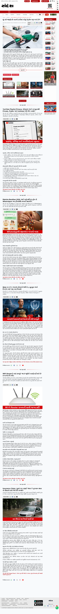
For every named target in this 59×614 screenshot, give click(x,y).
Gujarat (5, 9)
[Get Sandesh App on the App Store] (38, 604)
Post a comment (22, 100)
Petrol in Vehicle (15, 74)
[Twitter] (57, 5)
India (18, 9)
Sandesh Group (12, 604)
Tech (4, 22)
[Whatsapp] (57, 1)
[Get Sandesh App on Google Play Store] (38, 601)
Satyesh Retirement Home (23, 604)
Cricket (34, 9)
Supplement (35, 1)
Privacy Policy (4, 604)
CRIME (42, 9)
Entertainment (53, 9)
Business (26, 9)
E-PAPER (27, 1)
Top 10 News (48, 19)
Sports (38, 9)
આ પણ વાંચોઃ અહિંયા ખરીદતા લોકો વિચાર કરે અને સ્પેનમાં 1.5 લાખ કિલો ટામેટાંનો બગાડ (22, 362)
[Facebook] (57, 3)
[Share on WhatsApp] (57, 607)
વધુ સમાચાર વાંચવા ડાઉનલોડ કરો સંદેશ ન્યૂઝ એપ (14, 189)
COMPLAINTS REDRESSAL (6, 605)
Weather (13, 9)
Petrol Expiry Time (7, 74)
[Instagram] (57, 7)
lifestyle (8, 17)
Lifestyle (46, 9)
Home (2, 9)
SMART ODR (15, 605)
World (31, 9)
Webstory (21, 9)
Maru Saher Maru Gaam (9, 11)
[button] (50, 1)
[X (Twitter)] (39, 22)
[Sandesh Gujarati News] (7, 5)
